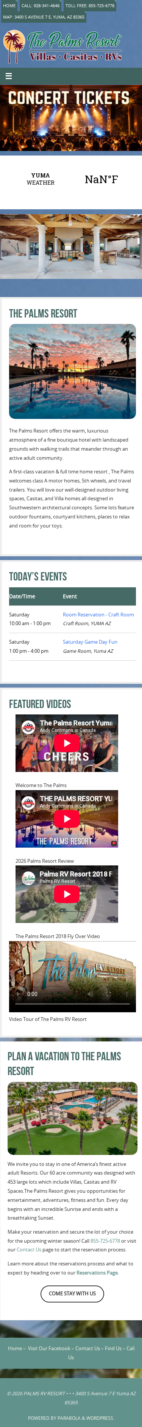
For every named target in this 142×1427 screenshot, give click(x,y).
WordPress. (100, 1418)
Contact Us (29, 1249)
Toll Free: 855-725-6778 (90, 5)
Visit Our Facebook (49, 1348)
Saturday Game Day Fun (90, 642)
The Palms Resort (43, 313)
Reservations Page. (97, 1273)
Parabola (69, 1418)
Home (9, 5)
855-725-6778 (105, 1241)
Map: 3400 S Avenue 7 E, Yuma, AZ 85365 (43, 17)
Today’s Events (38, 576)
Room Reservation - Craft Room (98, 615)
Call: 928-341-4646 (40, 5)
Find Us (113, 1348)
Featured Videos (40, 704)
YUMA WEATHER (71, 179)
